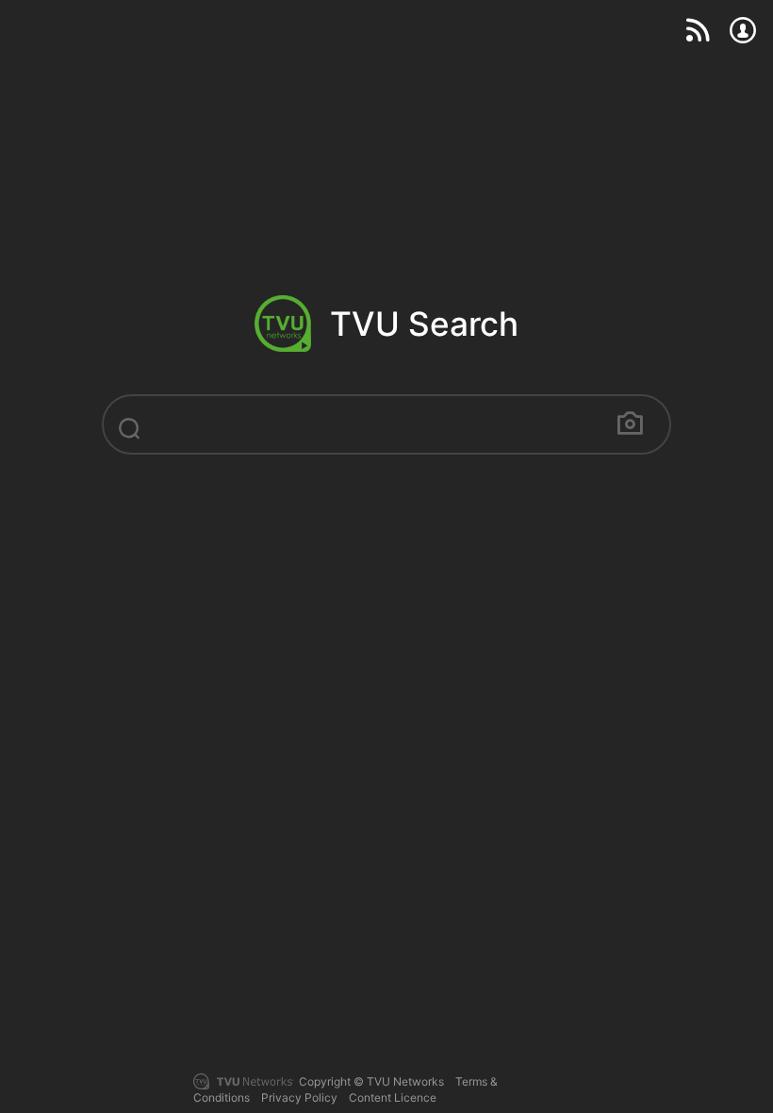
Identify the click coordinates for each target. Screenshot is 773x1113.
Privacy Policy (299, 1097)
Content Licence (392, 1097)
